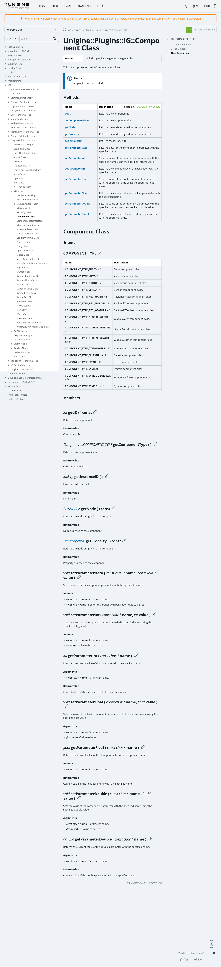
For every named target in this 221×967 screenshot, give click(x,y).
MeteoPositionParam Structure (32, 263)
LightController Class (27, 250)
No (200, 959)
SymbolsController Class (29, 276)
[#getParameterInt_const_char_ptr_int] (136, 655)
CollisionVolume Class (28, 237)
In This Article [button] (183, 39)
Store (100, 6)
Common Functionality (22, 97)
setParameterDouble (77, 203)
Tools (10, 72)
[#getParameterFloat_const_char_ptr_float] (143, 747)
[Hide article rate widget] (214, 952)
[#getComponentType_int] (155, 444)
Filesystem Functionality (23, 110)
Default (141, 106)
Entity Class (22, 246)
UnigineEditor (14, 68)
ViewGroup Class (25, 305)
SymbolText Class (25, 297)
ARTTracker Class (22, 186)
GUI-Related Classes (21, 114)
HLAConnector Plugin (27, 199)
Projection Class (22, 165)
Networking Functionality (23, 127)
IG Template (14, 386)
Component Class (26, 216)
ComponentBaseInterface (29, 220)
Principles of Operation (19, 59)
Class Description (180, 53)
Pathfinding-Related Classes (25, 131)
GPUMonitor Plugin (23, 144)
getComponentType (77, 120)
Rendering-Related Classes (24, 360)
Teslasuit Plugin (22, 352)
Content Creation (16, 373)
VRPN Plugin (20, 356)
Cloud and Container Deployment (24, 377)
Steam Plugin (20, 343)
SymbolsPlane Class (27, 280)
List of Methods (178, 48)
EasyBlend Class (22, 148)
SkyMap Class (23, 271)
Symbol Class (23, 284)
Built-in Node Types (18, 76)
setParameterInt (75, 158)
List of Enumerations (181, 44)
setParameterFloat (76, 179)
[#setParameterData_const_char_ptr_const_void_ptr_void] (79, 577)
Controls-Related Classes (23, 102)
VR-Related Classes (20, 365)
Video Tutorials (15, 55)
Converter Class (25, 242)
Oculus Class (20, 161)
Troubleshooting (16, 390)
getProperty (72, 134)
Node (74, 508)
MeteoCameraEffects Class (30, 259)
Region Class (23, 267)
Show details (153, 106)
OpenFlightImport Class (26, 152)
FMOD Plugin (20, 331)
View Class (22, 309)
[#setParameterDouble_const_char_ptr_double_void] (79, 798)
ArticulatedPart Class (27, 229)
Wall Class (19, 182)
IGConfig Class (24, 212)
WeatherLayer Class (27, 318)
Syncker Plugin (21, 348)
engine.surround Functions (27, 169)
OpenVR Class (21, 178)
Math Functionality (20, 119)
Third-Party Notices (17, 394)
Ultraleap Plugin (22, 339)
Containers (16, 93)
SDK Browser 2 (15, 63)
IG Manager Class (25, 208)
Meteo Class (23, 254)
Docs (55, 6)
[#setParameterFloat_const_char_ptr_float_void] (66, 706)
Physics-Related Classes (23, 136)
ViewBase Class (24, 301)
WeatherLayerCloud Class (30, 322)
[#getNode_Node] (113, 508)
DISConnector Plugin (27, 195)
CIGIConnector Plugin (27, 203)
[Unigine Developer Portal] (17, 6)
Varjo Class (19, 174)
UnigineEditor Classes (22, 369)
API (9, 85)
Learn (67, 6)
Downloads (84, 6)
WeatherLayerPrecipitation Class (33, 326)
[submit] (54, 39)
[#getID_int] (95, 412)
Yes (186, 959)
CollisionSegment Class (28, 233)
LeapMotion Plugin (23, 335)
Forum (42, 6)
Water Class (23, 314)
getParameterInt (75, 168)
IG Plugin (18, 191)
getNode (70, 127)
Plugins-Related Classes (23, 140)
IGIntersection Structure (29, 225)
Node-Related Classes (22, 123)
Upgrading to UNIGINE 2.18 (21, 382)
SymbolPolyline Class (27, 288)
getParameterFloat (76, 193)
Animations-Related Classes (25, 89)
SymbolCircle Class (26, 292)
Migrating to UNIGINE (18, 51)
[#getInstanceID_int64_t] (107, 476)
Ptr (65, 508)
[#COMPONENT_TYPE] (99, 253)
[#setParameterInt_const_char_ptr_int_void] (154, 614)
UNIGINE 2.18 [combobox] (15, 29)
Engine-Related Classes (22, 106)
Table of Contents (16, 399)
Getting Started (15, 46)
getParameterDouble (77, 214)
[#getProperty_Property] (124, 541)
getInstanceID (73, 141)
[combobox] (195, 6)
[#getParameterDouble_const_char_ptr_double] (150, 839)
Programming (14, 80)
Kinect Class (20, 157)
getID (68, 113)
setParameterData (76, 147)
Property (76, 540)
